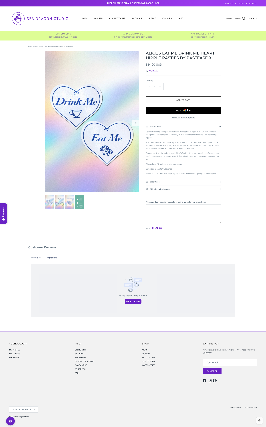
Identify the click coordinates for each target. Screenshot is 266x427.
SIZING (152, 18)
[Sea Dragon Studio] (40, 19)
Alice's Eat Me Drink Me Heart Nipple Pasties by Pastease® (53, 46)
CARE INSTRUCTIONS (84, 361)
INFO (180, 18)
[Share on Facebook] (156, 228)
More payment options (183, 117)
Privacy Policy (235, 407)
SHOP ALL (136, 18)
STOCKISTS (80, 369)
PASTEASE (153, 71)
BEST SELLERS (148, 357)
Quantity (149, 80)
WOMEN (98, 18)
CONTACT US (81, 365)
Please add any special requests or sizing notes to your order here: (176, 202)
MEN (85, 18)
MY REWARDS (251, 3)
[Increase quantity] (160, 86)
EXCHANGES (80, 357)
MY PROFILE (228, 3)
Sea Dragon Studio (22, 417)
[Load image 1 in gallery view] (92, 121)
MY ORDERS (239, 3)
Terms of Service (250, 407)
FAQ (77, 373)
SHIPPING (79, 353)
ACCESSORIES (148, 365)
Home (30, 46)
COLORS (167, 18)
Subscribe (212, 371)
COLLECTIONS (117, 18)
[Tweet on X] (153, 228)
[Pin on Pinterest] (160, 228)
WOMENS (146, 353)
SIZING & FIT (80, 350)
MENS (144, 350)
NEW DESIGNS (148, 361)
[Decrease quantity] (148, 86)
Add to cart (183, 100)
